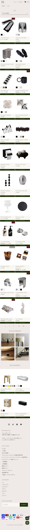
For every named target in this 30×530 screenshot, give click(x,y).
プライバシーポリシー (7, 470)
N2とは (4, 448)
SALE (3, 493)
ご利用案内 (4, 461)
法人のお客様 (5, 453)
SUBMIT (24, 504)
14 (19, 326)
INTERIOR (4, 486)
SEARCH (20, 2)
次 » (24, 326)
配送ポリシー (5, 466)
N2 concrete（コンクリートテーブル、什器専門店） (15, 457)
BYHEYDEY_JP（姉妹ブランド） (10, 459)
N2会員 (4, 450)
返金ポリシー (5, 468)
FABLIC (4, 489)
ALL (3, 482)
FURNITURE (5, 484)
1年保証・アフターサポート (8, 474)
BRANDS (4, 491)
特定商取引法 (5, 472)
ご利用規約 (4, 463)
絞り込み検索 (5, 13)
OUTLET (4, 495)
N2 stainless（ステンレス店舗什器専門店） (13, 455)
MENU (15, 2)
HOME (3, 6)
